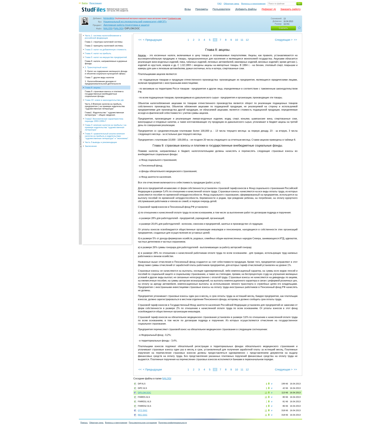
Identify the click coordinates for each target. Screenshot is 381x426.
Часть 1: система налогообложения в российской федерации (103, 36)
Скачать (283, 28)
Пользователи (221, 9)
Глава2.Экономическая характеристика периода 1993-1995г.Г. (104, 120)
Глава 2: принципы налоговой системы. (104, 45)
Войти (85, 3)
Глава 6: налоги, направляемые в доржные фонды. (106, 62)
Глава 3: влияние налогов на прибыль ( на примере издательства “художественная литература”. (105, 127)
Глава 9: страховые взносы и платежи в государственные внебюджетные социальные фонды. (104, 93)
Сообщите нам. (174, 18)
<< (140, 39)
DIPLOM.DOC (144, 392)
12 (247, 39)
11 (242, 39)
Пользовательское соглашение (143, 423)
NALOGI (107, 28)
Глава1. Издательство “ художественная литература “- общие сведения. (104, 113)
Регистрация (95, 3)
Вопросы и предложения (253, 3)
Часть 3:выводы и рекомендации (101, 142)
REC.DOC (142, 415)
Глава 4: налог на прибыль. (98, 53)
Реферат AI (269, 9)
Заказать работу (290, 9)
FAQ (219, 3)
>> (295, 39)
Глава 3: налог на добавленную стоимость (105, 49)
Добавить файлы (246, 9)
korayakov (108, 18)
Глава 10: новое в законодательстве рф (104, 100)
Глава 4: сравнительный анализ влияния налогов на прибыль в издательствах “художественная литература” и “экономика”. (107, 136)
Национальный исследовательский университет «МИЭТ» (135, 21)
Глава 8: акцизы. (93, 87)
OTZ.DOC (142, 410)
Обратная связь (231, 3)
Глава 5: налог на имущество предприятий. (106, 57)
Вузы (188, 9)
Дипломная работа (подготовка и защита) (126, 25)
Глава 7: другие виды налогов (99, 77)
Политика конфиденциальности (172, 423)
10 (236, 39)
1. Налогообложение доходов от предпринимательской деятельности (103, 82)
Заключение (91, 146)
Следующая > (284, 39)
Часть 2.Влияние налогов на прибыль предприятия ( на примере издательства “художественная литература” (105, 106)
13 (266, 392)
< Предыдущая (152, 39)
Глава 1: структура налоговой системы (103, 42)
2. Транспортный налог (96, 67)
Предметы (201, 9)
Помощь (84, 423)
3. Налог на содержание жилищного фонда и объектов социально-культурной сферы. (106, 72)
